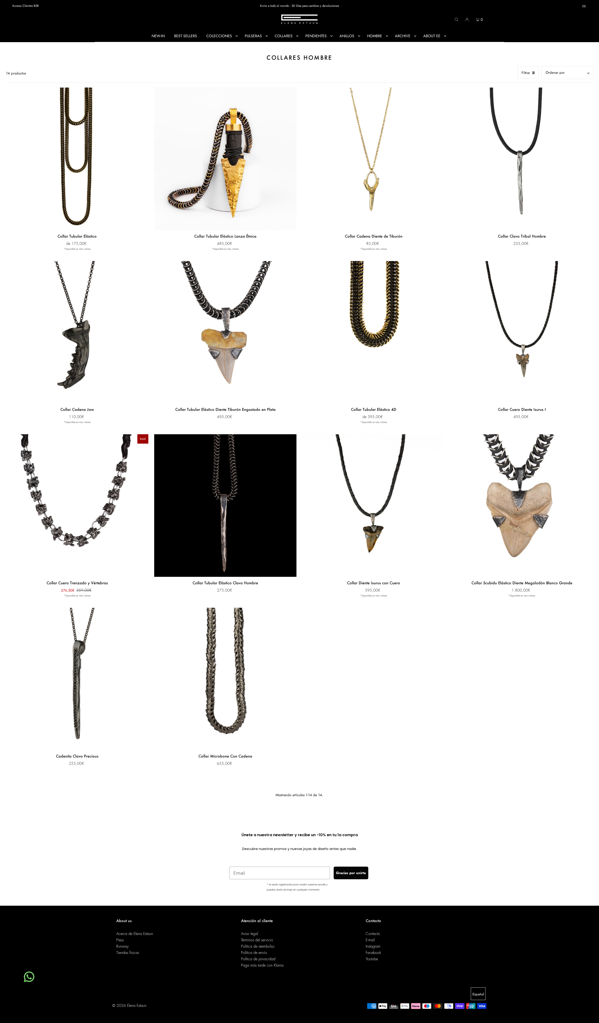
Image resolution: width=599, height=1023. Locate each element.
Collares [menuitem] (283, 36)
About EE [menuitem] (431, 36)
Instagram (373, 946)
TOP (591, 1016)
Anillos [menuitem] (347, 36)
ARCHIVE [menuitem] (402, 36)
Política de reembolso (257, 946)
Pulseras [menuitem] (253, 36)
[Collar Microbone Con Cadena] (225, 679)
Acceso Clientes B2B (25, 6)
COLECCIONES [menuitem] (219, 36)
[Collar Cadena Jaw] (77, 332)
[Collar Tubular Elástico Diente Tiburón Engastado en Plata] (225, 332)
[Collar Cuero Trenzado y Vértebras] (77, 505)
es (584, 6)
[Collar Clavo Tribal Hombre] (522, 159)
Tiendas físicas (127, 953)
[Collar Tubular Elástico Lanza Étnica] (225, 159)
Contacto (373, 934)
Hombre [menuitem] (374, 36)
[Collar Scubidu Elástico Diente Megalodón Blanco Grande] (522, 505)
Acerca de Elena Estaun (134, 934)
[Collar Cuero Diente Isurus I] (522, 332)
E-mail (370, 940)
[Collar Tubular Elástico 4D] (373, 332)
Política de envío (254, 953)
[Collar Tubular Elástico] (77, 159)
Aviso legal (249, 934)
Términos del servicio (257, 940)
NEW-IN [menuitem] (158, 36)
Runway (122, 946)
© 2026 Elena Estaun (129, 1006)
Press (120, 940)
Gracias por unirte (351, 873)
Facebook (373, 953)
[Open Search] (456, 19)
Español (478, 994)
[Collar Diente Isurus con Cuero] (373, 505)
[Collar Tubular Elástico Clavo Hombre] (225, 505)
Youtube (372, 959)
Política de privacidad (258, 959)
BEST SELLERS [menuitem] (185, 36)
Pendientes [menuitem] (316, 36)
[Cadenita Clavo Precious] (77, 679)
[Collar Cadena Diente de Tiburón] (373, 159)
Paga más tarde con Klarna (262, 965)
